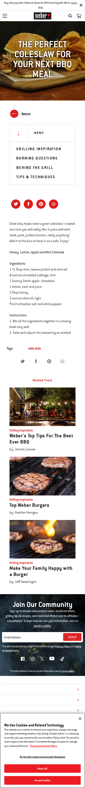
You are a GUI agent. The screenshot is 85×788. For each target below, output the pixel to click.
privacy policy (68, 671)
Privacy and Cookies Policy (43, 745)
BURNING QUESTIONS (37, 158)
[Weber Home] (43, 16)
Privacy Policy (62, 646)
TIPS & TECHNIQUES (35, 176)
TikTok (62, 658)
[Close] (81, 5)
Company (11, 690)
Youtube (52, 658)
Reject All (42, 768)
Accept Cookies (43, 780)
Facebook (22, 658)
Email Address (12, 637)
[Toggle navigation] (4, 16)
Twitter (42, 659)
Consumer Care (17, 701)
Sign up (72, 637)
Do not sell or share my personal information (42, 756)
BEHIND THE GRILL (34, 167)
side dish (34, 348)
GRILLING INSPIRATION (38, 148)
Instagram (32, 658)
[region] (42, 750)
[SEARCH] (71, 15)
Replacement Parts (21, 711)
